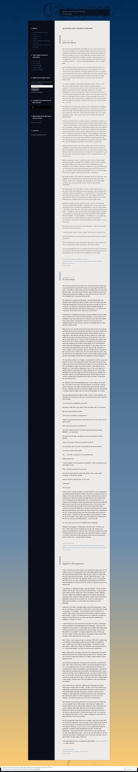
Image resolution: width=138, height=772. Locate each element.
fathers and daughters (77, 259)
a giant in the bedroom (73, 563)
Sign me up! (35, 89)
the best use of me (37, 36)
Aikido (92, 545)
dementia (69, 259)
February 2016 (36, 65)
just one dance (69, 42)
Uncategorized (70, 543)
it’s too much (69, 279)
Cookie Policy (36, 769)
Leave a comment (67, 265)
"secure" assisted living (71, 545)
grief (69, 547)
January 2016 (36, 67)
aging (81, 261)
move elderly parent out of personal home (96, 547)
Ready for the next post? (41, 77)
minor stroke (82, 751)
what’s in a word (36, 122)
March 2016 (35, 63)
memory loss (85, 259)
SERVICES (35, 38)
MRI (87, 751)
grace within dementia (74, 11)
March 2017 (35, 61)
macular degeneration (75, 547)
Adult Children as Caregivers (72, 261)
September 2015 (36, 69)
